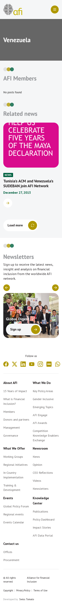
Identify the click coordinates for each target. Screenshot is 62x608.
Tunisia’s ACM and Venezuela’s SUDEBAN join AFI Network (28, 183)
